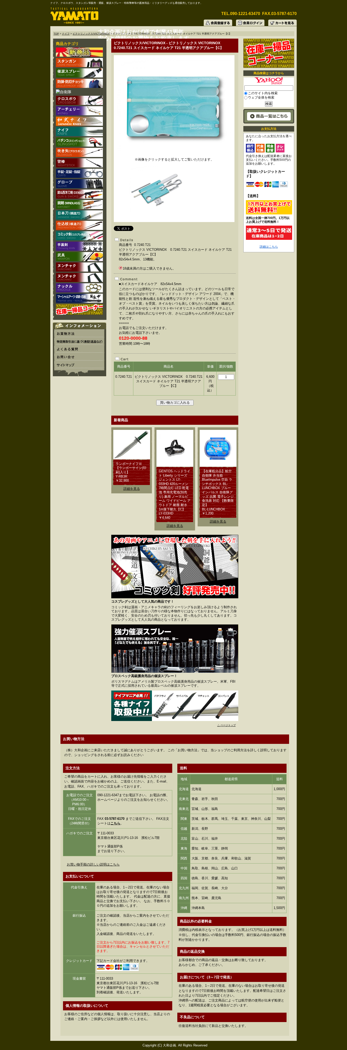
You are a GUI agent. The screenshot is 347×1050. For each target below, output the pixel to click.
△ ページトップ (226, 725)
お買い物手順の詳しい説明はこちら (93, 864)
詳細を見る (131, 489)
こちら (115, 823)
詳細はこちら (269, 246)
